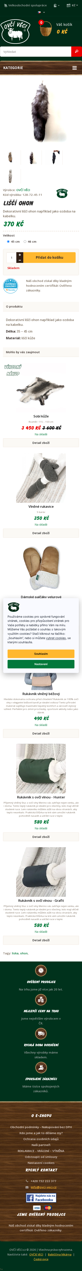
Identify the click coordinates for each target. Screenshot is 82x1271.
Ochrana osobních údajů (41, 1139)
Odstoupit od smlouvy (41, 1157)
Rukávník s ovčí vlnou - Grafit (41, 900)
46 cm (32, 241)
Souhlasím (41, 653)
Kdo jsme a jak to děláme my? (41, 1133)
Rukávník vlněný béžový (41, 693)
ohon (24, 953)
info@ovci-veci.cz (44, 1187)
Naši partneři (41, 1145)
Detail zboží (41, 443)
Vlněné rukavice (41, 506)
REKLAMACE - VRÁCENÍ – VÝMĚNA (41, 1151)
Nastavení (41, 664)
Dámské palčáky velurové (41, 597)
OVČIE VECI (36, 1254)
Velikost (9, 235)
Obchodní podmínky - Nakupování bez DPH (41, 1127)
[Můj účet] (57, 5)
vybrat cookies (56, 637)
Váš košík (56, 28)
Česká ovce (41, 1259)
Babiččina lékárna (59, 1254)
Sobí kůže (41, 416)
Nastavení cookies (41, 1163)
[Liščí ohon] (39, 110)
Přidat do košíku (49, 257)
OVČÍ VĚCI (23, 190)
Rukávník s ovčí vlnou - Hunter (41, 797)
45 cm (15, 241)
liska (15, 953)
